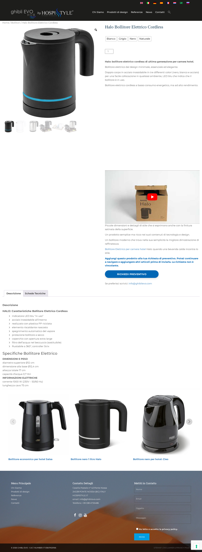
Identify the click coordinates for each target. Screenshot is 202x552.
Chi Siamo (98, 12)
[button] (169, 13)
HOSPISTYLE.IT (80, 495)
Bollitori (15, 22)
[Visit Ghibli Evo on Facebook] (75, 515)
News (149, 12)
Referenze (137, 12)
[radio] (111, 38)
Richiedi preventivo (132, 274)
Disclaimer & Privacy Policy (177, 548)
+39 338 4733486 (90, 503)
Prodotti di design (117, 12)
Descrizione (13, 293)
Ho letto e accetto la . (158, 529)
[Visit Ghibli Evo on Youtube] (85, 515)
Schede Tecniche (35, 293)
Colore (109, 33)
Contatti (160, 12)
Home (5, 22)
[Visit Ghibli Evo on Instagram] (80, 515)
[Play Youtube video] (152, 196)
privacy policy (169, 529)
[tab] (13, 293)
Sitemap (158, 548)
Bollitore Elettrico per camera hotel (125, 249)
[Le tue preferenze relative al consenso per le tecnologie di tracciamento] (196, 546)
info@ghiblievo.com (140, 283)
